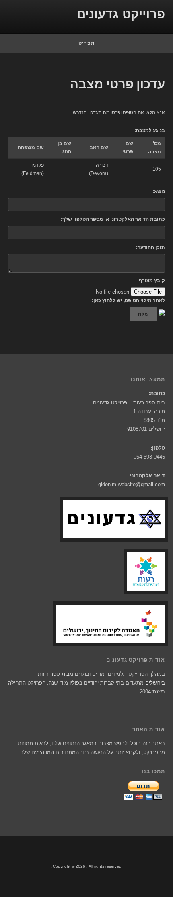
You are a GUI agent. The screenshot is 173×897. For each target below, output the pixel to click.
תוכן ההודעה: (150, 247)
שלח (143, 314)
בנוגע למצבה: (149, 130)
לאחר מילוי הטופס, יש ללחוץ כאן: (128, 300)
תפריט (86, 43)
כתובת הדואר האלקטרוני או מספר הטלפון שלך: (113, 219)
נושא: (158, 191)
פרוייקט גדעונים (121, 14)
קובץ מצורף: (151, 280)
